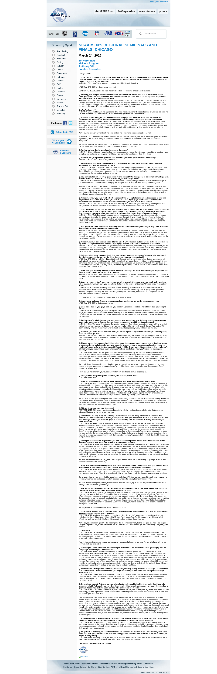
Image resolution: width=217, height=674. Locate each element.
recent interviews (147, 11)
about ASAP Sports (104, 11)
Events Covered (80, 667)
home (152, 2)
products (163, 11)
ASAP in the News (118, 667)
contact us (164, 2)
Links (151, 667)
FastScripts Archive (90, 664)
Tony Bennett (87, 60)
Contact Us (148, 664)
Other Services (104, 667)
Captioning (121, 664)
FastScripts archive (126, 11)
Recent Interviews (107, 664)
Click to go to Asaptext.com (58, 141)
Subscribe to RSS (64, 132)
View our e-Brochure (65, 151)
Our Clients (92, 667)
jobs (157, 2)
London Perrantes (90, 69)
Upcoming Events (134, 664)
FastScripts (67, 667)
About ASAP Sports (72, 664)
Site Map (129, 667)
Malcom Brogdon (89, 63)
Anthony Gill (86, 66)
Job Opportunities (141, 667)
